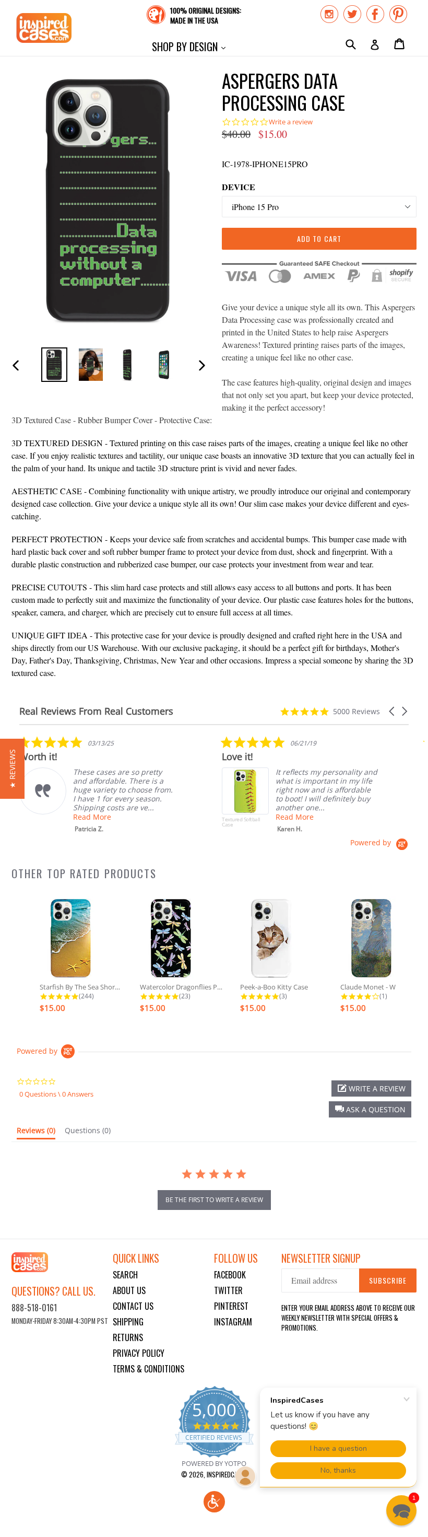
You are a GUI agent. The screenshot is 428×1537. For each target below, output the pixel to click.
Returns (128, 1337)
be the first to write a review (214, 1199)
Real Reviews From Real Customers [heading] (96, 711)
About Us (129, 1290)
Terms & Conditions (148, 1369)
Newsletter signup (321, 1258)
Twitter (228, 1290)
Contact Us (133, 1306)
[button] (392, 711)
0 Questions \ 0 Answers (56, 1094)
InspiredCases (227, 1474)
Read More (92, 817)
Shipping (128, 1321)
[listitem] (97, 784)
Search (125, 1274)
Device (238, 187)
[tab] (36, 1132)
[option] (54, 364)
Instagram (233, 1321)
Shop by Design (191, 46)
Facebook (230, 1274)
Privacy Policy (138, 1353)
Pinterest (231, 1306)
